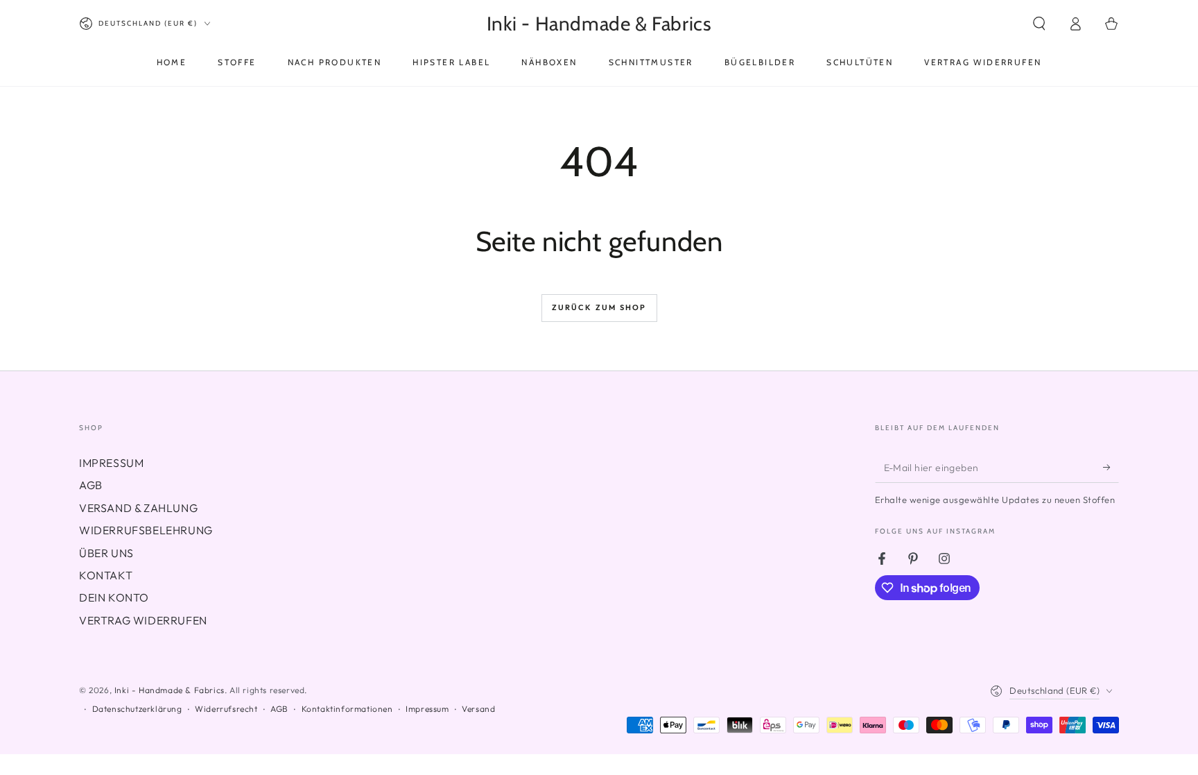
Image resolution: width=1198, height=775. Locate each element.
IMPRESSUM (111, 463)
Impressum (427, 709)
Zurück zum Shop (599, 307)
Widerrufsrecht (226, 709)
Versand (478, 709)
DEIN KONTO (114, 597)
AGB (91, 485)
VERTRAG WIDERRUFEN (143, 620)
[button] (1039, 23)
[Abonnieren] (1111, 467)
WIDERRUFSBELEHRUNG (146, 530)
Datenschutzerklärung (137, 709)
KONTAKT (105, 575)
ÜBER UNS (106, 553)
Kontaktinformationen (347, 709)
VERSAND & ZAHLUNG (138, 508)
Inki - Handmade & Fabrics (169, 690)
